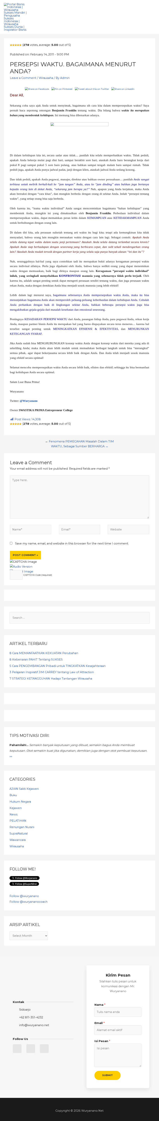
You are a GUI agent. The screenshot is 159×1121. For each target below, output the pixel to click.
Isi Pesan (102, 1041)
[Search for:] (79, 617)
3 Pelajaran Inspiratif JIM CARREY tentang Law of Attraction (52, 672)
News (13, 814)
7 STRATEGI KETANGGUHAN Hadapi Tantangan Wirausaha (51, 678)
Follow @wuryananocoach (29, 901)
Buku (13, 795)
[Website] (128, 530)
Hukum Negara (20, 801)
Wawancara (18, 840)
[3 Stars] (16, 45)
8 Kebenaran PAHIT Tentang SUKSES (36, 659)
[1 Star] (11, 45)
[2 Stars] (13, 45)
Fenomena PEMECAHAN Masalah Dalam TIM (81, 441)
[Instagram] (44, 1048)
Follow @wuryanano (24, 896)
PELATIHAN (18, 820)
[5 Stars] (20, 45)
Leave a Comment (23, 78)
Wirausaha (46, 78)
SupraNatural (19, 833)
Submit (107, 1075)
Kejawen (16, 808)
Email (99, 1023)
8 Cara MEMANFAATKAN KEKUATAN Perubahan (44, 653)
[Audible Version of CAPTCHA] (21, 566)
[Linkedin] (30, 1048)
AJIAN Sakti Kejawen (24, 789)
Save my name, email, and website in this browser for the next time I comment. (72, 543)
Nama (99, 1005)
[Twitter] (17, 1048)
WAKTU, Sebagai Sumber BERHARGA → (79, 446)
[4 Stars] (18, 45)
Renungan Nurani (22, 827)
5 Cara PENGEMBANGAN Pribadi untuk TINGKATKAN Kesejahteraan (58, 666)
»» (11, 756)
